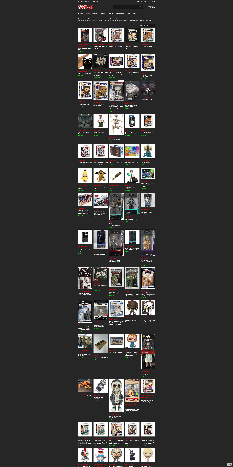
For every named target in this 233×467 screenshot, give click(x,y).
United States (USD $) (141, 1)
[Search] (141, 7)
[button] (151, 7)
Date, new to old (147, 25)
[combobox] (128, 7)
